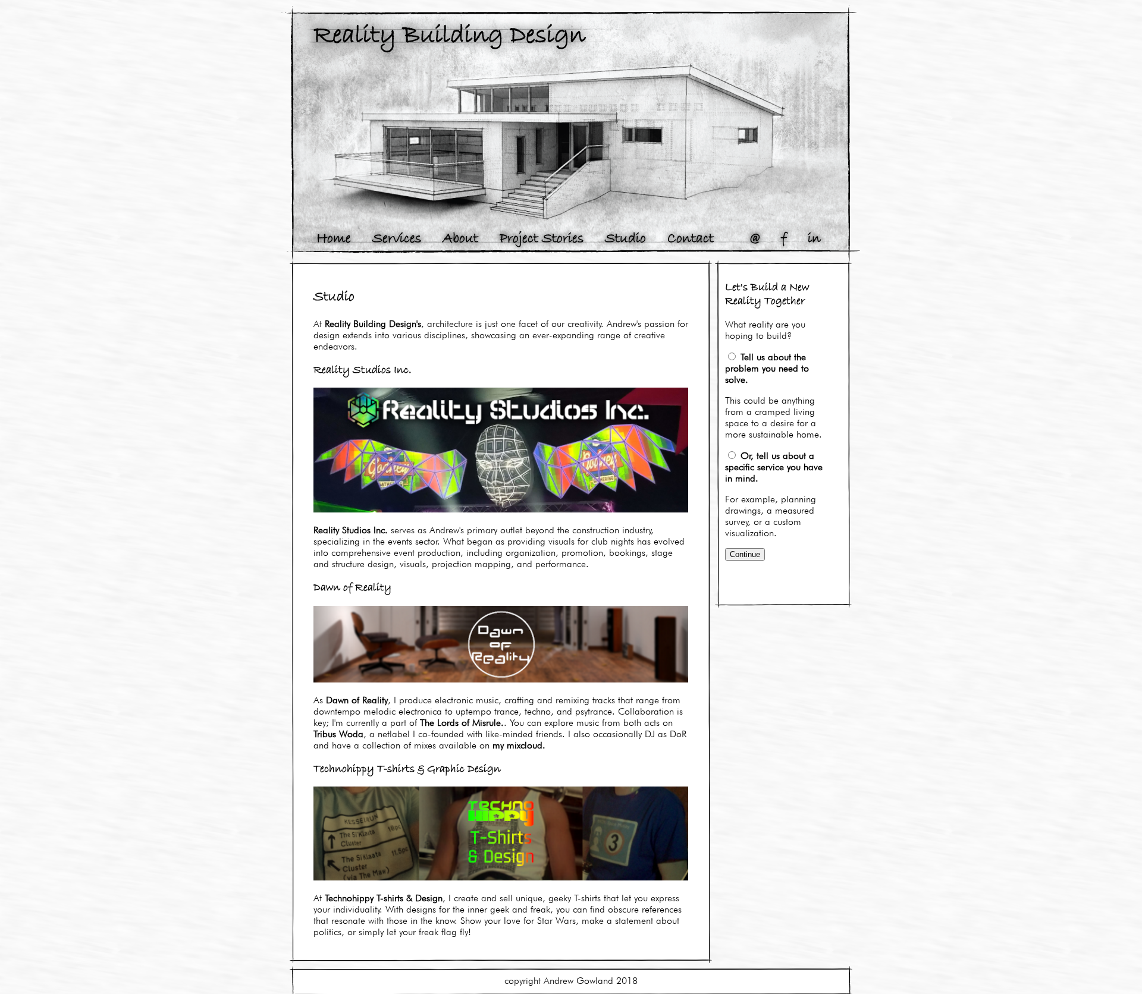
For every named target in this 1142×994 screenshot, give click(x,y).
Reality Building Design (449, 36)
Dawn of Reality (357, 700)
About (460, 239)
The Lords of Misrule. (462, 722)
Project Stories (541, 239)
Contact (690, 239)
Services (396, 239)
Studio (625, 239)
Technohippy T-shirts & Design (384, 898)
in (814, 239)
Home (333, 239)
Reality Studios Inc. (350, 530)
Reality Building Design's (373, 323)
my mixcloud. (518, 745)
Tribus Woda (338, 734)
